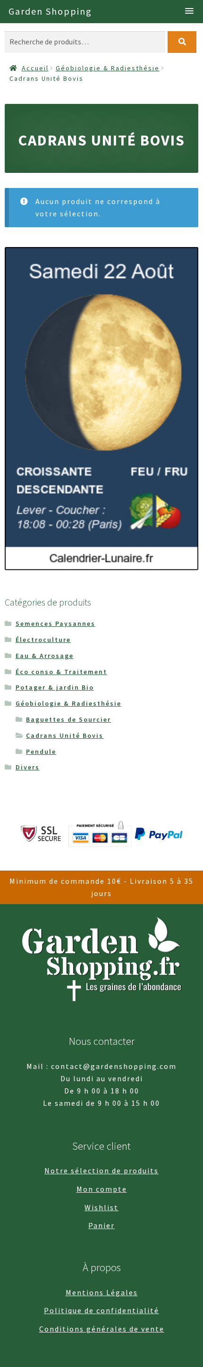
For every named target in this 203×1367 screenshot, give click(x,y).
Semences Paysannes (55, 623)
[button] (189, 11)
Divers (28, 767)
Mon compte (101, 1189)
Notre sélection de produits (101, 1170)
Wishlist (101, 1207)
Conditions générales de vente (101, 1328)
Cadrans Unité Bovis (64, 735)
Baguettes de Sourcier (68, 719)
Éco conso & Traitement (61, 671)
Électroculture (43, 639)
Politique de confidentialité (101, 1310)
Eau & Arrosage (45, 655)
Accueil (35, 68)
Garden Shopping (50, 11)
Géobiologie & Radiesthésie (108, 68)
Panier (101, 1225)
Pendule (41, 751)
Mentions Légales (102, 1292)
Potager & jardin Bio (55, 687)
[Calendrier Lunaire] (101, 408)
